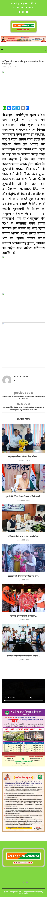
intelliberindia (21, 377)
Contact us (18, 7)
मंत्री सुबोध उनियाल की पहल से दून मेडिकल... (23, 456)
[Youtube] (27, 12)
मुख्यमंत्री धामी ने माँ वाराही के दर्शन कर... (23, 616)
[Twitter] (23, 12)
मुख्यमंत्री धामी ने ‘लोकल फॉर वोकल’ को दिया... (23, 576)
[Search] (45, 49)
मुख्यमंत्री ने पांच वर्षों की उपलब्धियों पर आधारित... (23, 656)
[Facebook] (19, 12)
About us (30, 7)
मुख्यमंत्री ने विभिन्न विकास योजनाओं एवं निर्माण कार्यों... (23, 496)
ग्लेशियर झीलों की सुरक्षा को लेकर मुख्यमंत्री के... (23, 536)
